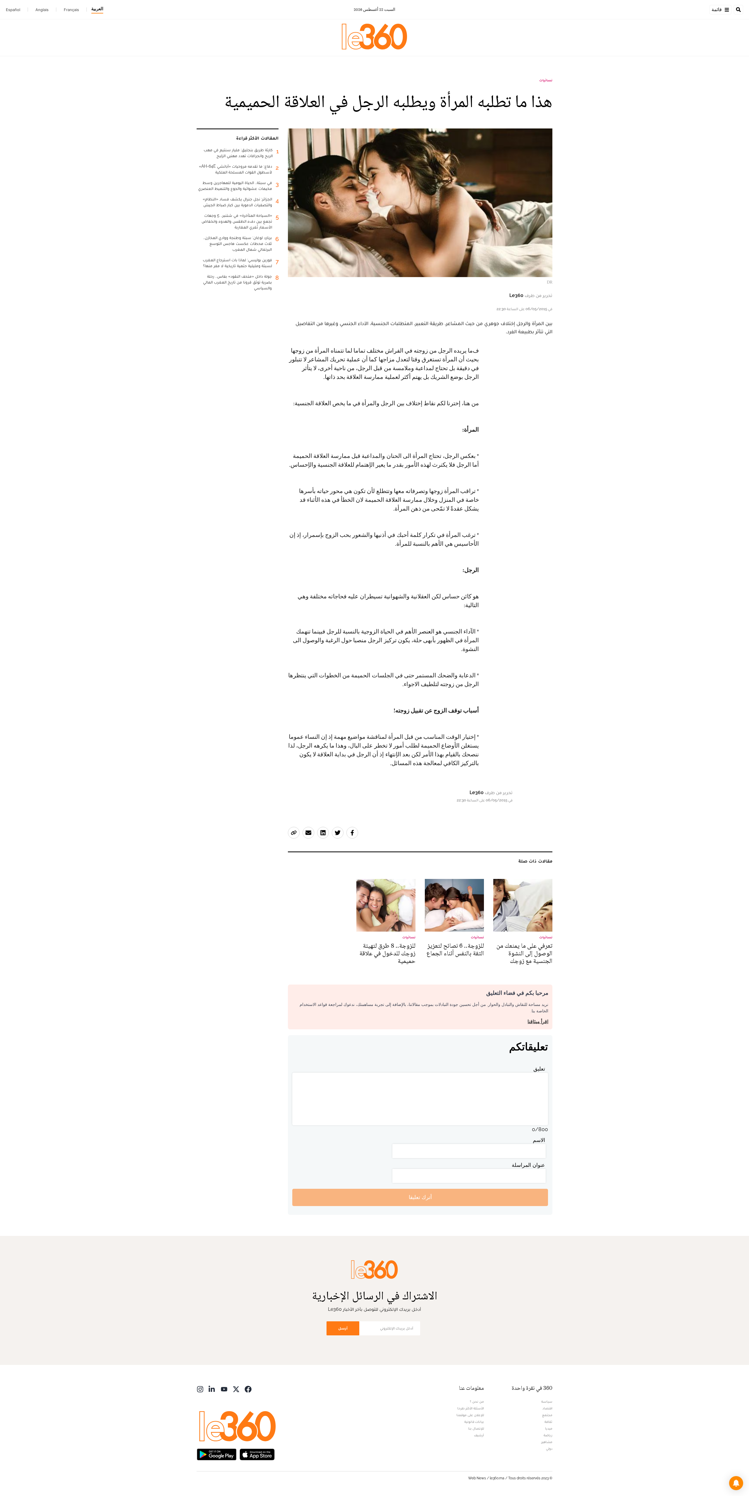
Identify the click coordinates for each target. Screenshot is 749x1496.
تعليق (539, 1069)
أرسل (343, 1328)
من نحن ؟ (477, 1401)
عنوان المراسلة (528, 1165)
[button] (736, 1483)
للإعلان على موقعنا (470, 1415)
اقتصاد (547, 1408)
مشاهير (546, 1442)
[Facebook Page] (248, 1388)
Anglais (42, 9)
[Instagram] (200, 1389)
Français (71, 9)
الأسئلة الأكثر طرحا (470, 1408)
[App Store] (257, 1454)
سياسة (546, 1401)
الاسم (539, 1140)
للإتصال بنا (476, 1428)
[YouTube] (224, 1388)
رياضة (548, 1435)
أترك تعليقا (420, 1197)
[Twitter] (236, 1388)
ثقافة (548, 1422)
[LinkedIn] (212, 1388)
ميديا (548, 1428)
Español (13, 9)
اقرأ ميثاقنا (538, 1021)
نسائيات (545, 80)
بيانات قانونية (474, 1422)
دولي (549, 1449)
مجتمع (547, 1415)
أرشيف (479, 1435)
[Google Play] (216, 1454)
